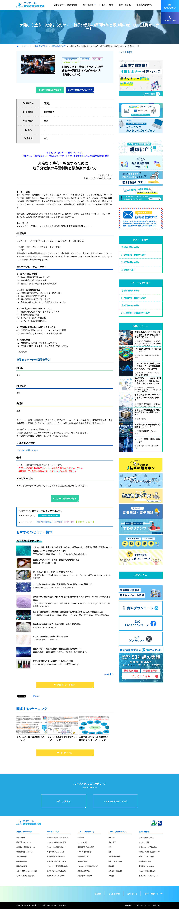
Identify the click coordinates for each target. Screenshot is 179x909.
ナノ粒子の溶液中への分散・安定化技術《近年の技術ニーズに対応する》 (63, 584)
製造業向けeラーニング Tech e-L (58, 837)
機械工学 (111, 837)
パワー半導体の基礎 (84, 852)
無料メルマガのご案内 (146, 856)
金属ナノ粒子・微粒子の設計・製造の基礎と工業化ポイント (57, 649)
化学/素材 (85, 59)
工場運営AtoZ (82, 861)
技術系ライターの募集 (146, 866)
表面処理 (111, 876)
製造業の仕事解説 (84, 871)
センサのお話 (82, 842)
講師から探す (130, 270)
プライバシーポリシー (142, 905)
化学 (109, 847)
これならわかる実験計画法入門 (88, 866)
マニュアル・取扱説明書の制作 (57, 866)
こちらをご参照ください (27, 450)
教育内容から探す (132, 262)
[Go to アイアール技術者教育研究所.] (17, 46)
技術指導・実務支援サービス (56, 861)
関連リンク (156, 905)
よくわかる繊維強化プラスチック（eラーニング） (62, 738)
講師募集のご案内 (145, 861)
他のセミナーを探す (66, 685)
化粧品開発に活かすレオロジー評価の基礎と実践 (53, 661)
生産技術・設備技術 (115, 871)
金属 (109, 852)
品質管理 (81, 837)
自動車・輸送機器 (114, 856)
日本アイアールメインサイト (148, 876)
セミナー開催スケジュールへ (80, 90)
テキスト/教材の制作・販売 (115, 801)
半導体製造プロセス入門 (86, 847)
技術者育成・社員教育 (85, 876)
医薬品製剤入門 (83, 856)
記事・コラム (125, 5)
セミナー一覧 (66, 753)
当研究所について (144, 5)
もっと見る (108, 674)
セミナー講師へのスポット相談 (26, 871)
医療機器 (111, 866)
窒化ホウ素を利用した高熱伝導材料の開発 (50, 636)
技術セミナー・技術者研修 (65, 5)
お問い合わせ (132, 894)
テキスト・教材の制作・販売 (56, 842)
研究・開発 (97, 59)
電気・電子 (112, 842)
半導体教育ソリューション (56, 852)
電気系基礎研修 (21, 856)
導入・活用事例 (64, 801)
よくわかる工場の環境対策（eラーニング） (30, 738)
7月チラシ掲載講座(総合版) (25, 876)
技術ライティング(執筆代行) (56, 871)
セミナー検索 (20, 837)
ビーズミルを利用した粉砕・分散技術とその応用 (53, 572)
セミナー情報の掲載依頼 (147, 871)
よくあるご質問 (144, 842)
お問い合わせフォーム (146, 837)
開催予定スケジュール (23, 842)
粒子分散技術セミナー (49, 515)
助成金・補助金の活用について (149, 852)
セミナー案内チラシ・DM (153, 894)
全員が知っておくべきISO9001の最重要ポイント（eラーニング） (93, 738)
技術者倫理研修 (21, 861)
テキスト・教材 (106, 5)
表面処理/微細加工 (70, 59)
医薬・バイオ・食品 (115, 861)
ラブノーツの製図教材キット (56, 847)
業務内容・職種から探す (135, 255)
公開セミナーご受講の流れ (148, 847)
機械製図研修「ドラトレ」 (25, 852)
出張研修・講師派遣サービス (25, 847)
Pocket (36, 696)
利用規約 (128, 905)
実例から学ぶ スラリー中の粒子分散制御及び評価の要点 (56, 560)
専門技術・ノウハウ (71, 62)
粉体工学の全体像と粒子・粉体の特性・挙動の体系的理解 (56, 624)
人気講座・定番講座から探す (137, 313)
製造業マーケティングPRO (56, 876)
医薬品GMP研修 (21, 866)
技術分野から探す (132, 247)
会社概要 (98, 894)
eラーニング (88, 5)
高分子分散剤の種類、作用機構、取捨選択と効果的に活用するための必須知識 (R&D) (68, 612)
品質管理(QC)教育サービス (56, 856)
